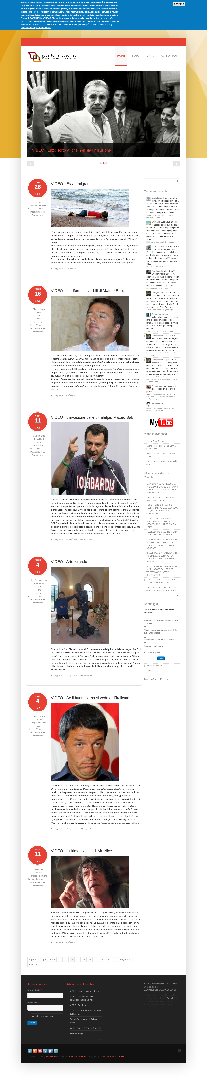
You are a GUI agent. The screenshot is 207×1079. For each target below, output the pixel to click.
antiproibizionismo (39, 876)
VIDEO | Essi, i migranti (71, 184)
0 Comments (71, 395)
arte (39, 586)
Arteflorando (39, 583)
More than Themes (77, 1056)
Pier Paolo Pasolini (39, 205)
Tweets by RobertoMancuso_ (156, 679)
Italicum (39, 719)
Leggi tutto (58, 268)
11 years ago (168, 310)
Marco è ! (149, 266)
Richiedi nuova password (42, 1016)
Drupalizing (51, 1056)
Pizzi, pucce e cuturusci (155, 242)
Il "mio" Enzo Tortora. (155, 441)
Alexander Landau (160, 314)
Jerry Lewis (39, 322)
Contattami (169, 55)
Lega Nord (39, 439)
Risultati (149, 670)
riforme (39, 315)
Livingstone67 (158, 292)
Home (121, 55)
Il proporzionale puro (153, 646)
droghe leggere (39, 879)
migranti (39, 202)
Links (150, 55)
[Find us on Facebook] (50, 1053)
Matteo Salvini (39, 436)
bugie (39, 312)
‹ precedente (48, 959)
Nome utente (34, 990)
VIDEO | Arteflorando (69, 561)
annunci (39, 319)
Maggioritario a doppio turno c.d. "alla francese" (161, 622)
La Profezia (39, 209)
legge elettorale (39, 723)
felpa (39, 442)
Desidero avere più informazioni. (36, 27)
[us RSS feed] (35, 1053)
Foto (135, 55)
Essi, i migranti (151, 288)
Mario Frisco (157, 198)
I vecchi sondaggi (154, 666)
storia (39, 590)
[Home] (51, 62)
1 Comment (71, 268)
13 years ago (153, 381)
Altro (177, 596)
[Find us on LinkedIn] (30, 1053)
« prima (33, 959)
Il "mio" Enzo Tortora (154, 310)
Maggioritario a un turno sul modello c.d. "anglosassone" (160, 631)
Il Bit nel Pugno (77, 1033)
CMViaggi (156, 222)
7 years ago (159, 217)
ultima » (33, 964)
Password (33, 1002)
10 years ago (160, 266)
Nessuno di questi (152, 653)
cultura (39, 593)
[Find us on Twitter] (56, 1053)
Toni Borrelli (157, 271)
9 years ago (169, 242)
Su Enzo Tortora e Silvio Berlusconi (159, 353)
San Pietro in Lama (39, 580)
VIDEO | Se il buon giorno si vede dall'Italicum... (92, 698)
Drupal (170, 998)
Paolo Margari (158, 403)
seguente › (125, 959)
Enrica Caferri (158, 246)
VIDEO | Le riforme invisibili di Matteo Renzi (88, 290)
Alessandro (157, 386)
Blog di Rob (71, 539)
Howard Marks (39, 869)
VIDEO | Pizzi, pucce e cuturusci (85, 991)
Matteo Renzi (39, 309)
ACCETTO (179, 4)
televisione (39, 445)
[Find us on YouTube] (40, 1053)
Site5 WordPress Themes (112, 1056)
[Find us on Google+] (45, 1053)
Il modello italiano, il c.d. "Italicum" (159, 639)
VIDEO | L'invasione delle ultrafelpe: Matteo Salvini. (95, 417)
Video (39, 325)
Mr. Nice (39, 873)
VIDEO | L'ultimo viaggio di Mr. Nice (81, 851)
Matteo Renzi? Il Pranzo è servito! (86, 1028)
